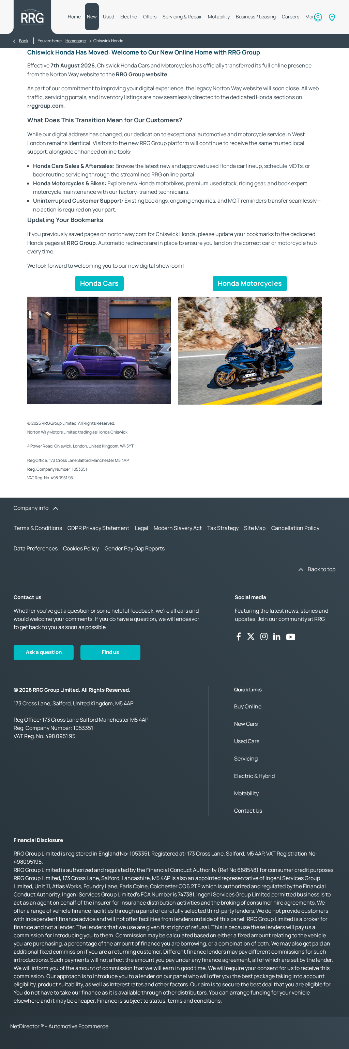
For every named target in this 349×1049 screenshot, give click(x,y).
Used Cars (246, 741)
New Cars (246, 723)
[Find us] (332, 17)
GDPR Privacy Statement (98, 528)
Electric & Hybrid (254, 776)
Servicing (246, 758)
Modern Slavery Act (178, 528)
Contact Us (248, 810)
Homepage (75, 41)
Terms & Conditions (38, 528)
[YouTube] (290, 636)
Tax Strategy (223, 528)
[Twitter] (250, 636)
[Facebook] (238, 636)
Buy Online (247, 706)
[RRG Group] (32, 17)
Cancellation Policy (295, 528)
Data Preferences (36, 548)
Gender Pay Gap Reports (135, 548)
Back (23, 41)
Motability (246, 793)
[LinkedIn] (276, 636)
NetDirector (25, 1026)
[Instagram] (264, 636)
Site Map (254, 528)
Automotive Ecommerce (78, 1026)
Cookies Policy (81, 548)
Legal (141, 528)
